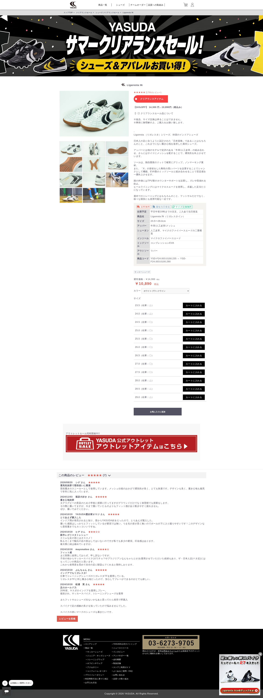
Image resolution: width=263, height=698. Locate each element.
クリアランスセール (84, 13)
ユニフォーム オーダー (97, 671)
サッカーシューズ (95, 652)
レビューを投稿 (67, 619)
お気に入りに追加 (157, 412)
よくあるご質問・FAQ (123, 671)
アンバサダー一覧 (121, 656)
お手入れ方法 (91, 683)
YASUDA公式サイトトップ (125, 644)
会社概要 (117, 659)
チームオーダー (138, 5)
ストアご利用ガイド (122, 667)
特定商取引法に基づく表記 (96, 679)
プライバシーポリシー (94, 675)
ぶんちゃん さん (83, 570)
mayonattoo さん (85, 549)
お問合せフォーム (169, 651)
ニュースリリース (121, 648)
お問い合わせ (119, 675)
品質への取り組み (121, 679)
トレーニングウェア (96, 659)
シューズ (120, 5)
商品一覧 (102, 5)
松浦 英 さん (82, 584)
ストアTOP (68, 13)
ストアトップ (91, 644)
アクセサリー (93, 667)
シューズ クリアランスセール (107, 13)
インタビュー (119, 652)
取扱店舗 (117, 663)
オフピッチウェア (95, 663)
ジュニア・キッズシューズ (98, 656)
